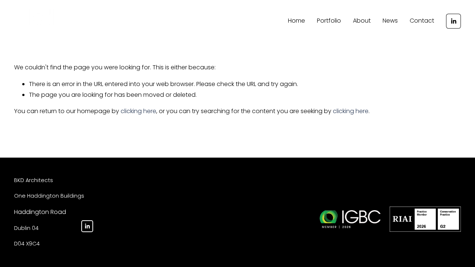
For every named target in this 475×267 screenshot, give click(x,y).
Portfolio (329, 20)
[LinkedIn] (453, 21)
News (390, 20)
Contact (422, 20)
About (362, 20)
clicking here (138, 111)
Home (296, 20)
